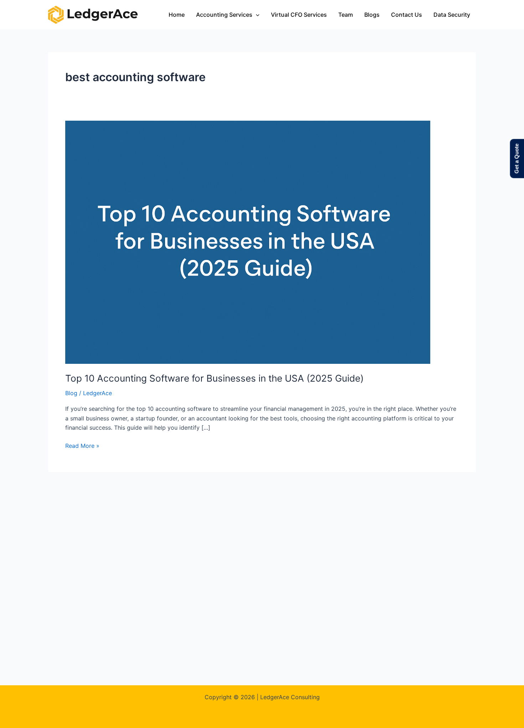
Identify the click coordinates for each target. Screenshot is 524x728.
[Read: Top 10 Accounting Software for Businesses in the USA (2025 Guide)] (247, 241)
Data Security (451, 14)
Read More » (82, 445)
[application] (256, 14)
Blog (71, 393)
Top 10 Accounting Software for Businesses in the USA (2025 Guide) (214, 378)
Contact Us (406, 14)
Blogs (372, 14)
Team (345, 14)
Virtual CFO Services (299, 14)
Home (177, 14)
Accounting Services (224, 14)
